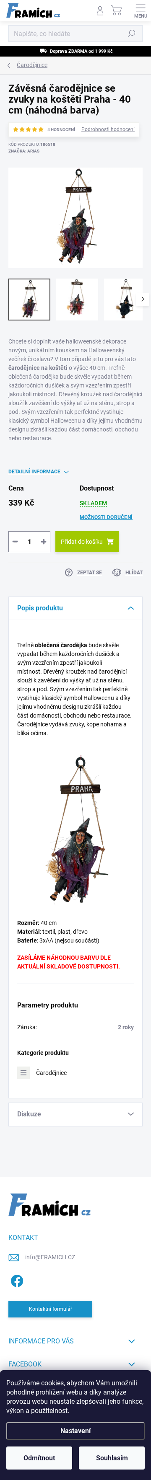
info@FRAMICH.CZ (50, 1257)
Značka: (23, 151)
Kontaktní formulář (50, 1309)
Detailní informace (34, 472)
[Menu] (140, 10)
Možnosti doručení (106, 517)
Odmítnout (39, 1458)
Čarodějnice (51, 1072)
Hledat (131, 33)
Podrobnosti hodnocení (108, 129)
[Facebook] (15, 1279)
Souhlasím (112, 1458)
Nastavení (75, 1431)
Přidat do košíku (82, 541)
